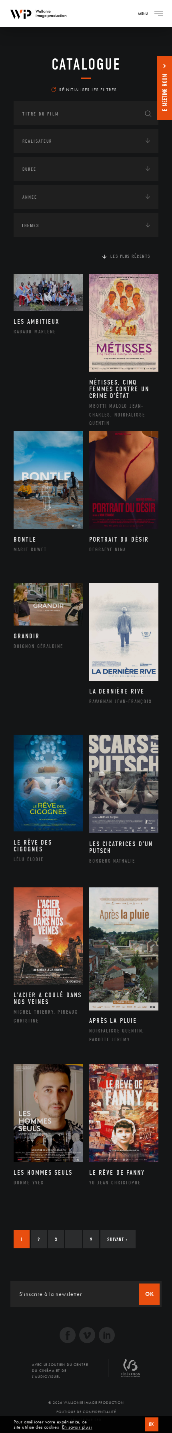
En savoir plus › (77, 1427)
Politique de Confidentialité (86, 1411)
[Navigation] (158, 13)
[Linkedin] (107, 1336)
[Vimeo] (87, 1336)
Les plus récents (130, 256)
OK (151, 1424)
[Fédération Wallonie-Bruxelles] (130, 1371)
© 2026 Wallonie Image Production (86, 1402)
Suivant (117, 1239)
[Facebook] (68, 1336)
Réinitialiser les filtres (88, 89)
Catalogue (86, 64)
